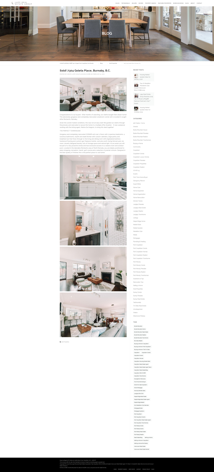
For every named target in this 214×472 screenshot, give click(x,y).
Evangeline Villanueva (139, 378)
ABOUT (193, 3)
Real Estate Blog (138, 437)
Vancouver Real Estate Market (141, 449)
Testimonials (137, 302)
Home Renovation (139, 197)
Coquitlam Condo (138, 153)
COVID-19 (136, 170)
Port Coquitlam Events (139, 417)
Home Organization (139, 194)
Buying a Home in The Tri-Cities (142, 349)
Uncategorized (137, 309)
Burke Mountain (138, 326)
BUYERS (141, 3)
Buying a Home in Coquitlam (141, 343)
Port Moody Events (138, 428)
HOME (115, 469)
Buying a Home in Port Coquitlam (142, 346)
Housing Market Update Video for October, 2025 (142, 110)
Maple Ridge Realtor (139, 402)
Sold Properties (65, 341)
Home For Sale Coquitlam (140, 384)
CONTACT (138, 469)
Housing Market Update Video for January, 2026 (142, 77)
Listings (135, 218)
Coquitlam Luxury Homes (141, 157)
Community (137, 147)
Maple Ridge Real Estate (140, 396)
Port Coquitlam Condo (140, 248)
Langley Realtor (138, 211)
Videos (135, 312)
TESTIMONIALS (125, 3)
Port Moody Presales (139, 268)
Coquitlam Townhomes (140, 376)
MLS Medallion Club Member (141, 405)
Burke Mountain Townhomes (142, 140)
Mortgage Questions (139, 411)
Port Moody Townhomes (141, 275)
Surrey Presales (138, 295)
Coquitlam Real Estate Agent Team (142, 367)
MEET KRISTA (132, 469)
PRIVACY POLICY (146, 469)
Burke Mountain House (140, 130)
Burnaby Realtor (138, 340)
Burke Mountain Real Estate (141, 332)
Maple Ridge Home (139, 221)
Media (135, 235)
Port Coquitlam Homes (140, 251)
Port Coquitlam (138, 245)
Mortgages (136, 238)
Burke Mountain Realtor (140, 136)
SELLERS (134, 3)
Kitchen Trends (138, 201)
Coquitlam (136, 150)
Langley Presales (138, 204)
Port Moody (137, 262)
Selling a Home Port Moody (141, 443)
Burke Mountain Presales (140, 133)
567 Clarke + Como (139, 123)
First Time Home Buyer (140, 177)
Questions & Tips (138, 279)
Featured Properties (164, 3)
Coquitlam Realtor (139, 167)
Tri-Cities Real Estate (139, 306)
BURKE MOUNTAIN (178, 3)
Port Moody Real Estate (140, 431)
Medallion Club (137, 231)
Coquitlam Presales (139, 160)
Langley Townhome (139, 214)
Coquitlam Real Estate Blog (141, 370)
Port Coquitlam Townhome (141, 258)
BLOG (153, 469)
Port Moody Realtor (139, 272)
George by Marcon (139, 180)
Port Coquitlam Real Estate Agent (142, 420)
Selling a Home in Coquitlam (141, 440)
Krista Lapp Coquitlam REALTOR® (78, 74)
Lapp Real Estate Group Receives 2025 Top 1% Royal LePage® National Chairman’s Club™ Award (143, 99)
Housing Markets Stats (139, 390)
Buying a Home (138, 143)
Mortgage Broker (138, 408)
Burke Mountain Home (139, 329)
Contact (199, 3)
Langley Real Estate (139, 208)
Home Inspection (138, 191)
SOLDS (117, 3)
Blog (187, 3)
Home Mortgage (138, 387)
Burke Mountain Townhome (141, 337)
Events (135, 174)
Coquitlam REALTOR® (140, 373)
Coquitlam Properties (139, 164)
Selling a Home (138, 285)
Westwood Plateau (139, 316)
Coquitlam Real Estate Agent (141, 364)
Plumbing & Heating (139, 241)
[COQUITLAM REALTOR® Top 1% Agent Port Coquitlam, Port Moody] (21, 3)
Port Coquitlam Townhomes (141, 422)
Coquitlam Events (138, 355)
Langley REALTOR (138, 393)
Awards (135, 126)
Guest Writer (137, 184)
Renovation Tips (138, 282)
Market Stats (137, 224)
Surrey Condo (137, 292)
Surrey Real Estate (139, 299)
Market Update (137, 228)
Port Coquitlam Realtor (140, 255)
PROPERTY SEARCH (150, 3)
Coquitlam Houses (138, 358)
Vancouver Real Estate (139, 446)
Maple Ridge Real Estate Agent (142, 399)
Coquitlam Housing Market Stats (142, 361)
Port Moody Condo (139, 265)
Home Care (136, 187)
